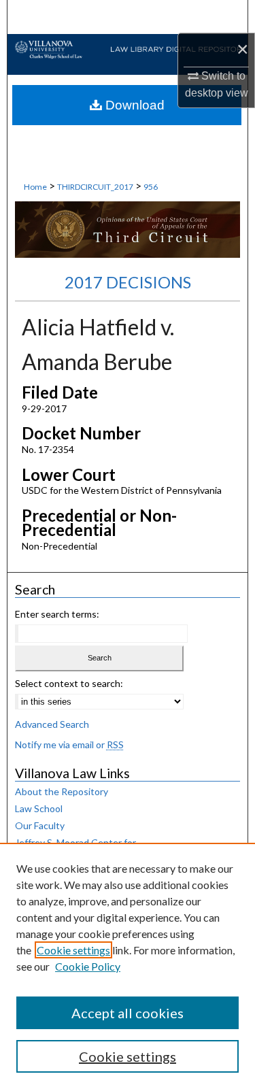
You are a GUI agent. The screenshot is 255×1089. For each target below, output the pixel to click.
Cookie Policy (87, 966)
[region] (127, 966)
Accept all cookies (127, 1013)
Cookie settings (73, 949)
